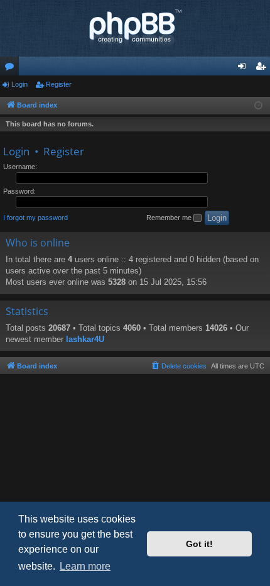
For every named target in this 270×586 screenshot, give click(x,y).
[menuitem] (178, 366)
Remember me (169, 217)
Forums (12, 68)
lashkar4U (85, 339)
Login (19, 84)
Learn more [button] (85, 566)
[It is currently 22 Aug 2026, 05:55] (258, 106)
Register (59, 84)
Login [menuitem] (244, 68)
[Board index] (135, 28)
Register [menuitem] (263, 68)
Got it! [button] (199, 544)
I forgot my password (35, 217)
